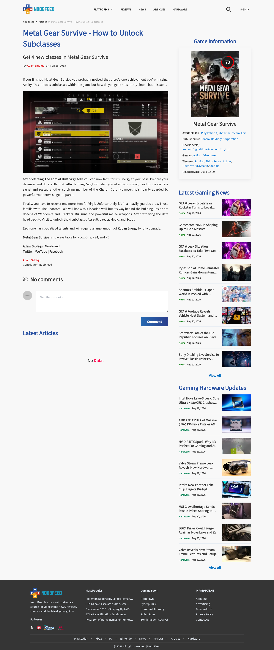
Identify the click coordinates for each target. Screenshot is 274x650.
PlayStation (81, 638)
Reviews (125, 9)
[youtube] (39, 627)
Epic (243, 133)
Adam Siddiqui (36, 65)
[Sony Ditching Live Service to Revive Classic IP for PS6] (236, 366)
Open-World (190, 166)
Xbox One (225, 133)
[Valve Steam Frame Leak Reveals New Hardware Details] (236, 475)
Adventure (209, 155)
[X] (32, 627)
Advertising (203, 604)
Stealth (203, 166)
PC (111, 638)
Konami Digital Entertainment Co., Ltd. (206, 149)
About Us (201, 598)
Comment (154, 321)
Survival (199, 161)
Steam (236, 133)
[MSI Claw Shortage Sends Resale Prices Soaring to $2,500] (236, 518)
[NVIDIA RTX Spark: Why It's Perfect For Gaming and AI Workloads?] (236, 453)
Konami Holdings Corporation (219, 139)
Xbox (99, 638)
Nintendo (126, 638)
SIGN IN (244, 9)
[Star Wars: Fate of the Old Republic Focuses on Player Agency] (236, 344)
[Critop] (60, 627)
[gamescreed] (49, 627)
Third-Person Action (218, 161)
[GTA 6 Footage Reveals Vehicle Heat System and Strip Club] (236, 323)
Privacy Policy (204, 614)
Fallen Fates (148, 614)
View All (215, 375)
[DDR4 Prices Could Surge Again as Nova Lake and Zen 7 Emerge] (236, 539)
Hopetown (147, 598)
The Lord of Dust (56, 179)
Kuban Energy (127, 228)
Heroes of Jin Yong (152, 609)
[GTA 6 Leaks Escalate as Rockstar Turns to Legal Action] (236, 214)
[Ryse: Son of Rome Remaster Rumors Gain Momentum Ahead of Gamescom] (236, 279)
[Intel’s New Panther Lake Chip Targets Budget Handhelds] (236, 496)
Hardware (180, 9)
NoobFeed (28, 21)
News (142, 9)
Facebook (56, 251)
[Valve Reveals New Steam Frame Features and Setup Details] (236, 561)
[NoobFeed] (39, 9)
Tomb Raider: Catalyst (154, 619)
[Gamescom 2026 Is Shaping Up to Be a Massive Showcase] (236, 236)
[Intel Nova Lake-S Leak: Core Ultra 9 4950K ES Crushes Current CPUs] (236, 410)
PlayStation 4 (209, 133)
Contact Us (202, 619)
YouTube (41, 251)
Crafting (214, 166)
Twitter (28, 251)
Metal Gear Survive (36, 237)
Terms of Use (204, 609)
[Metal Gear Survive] (215, 116)
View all (215, 567)
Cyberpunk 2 (149, 604)
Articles (159, 9)
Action (197, 155)
